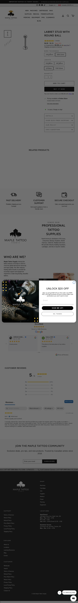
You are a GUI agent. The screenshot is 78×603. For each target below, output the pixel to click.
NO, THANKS (57, 314)
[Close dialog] (74, 282)
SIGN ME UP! (57, 308)
